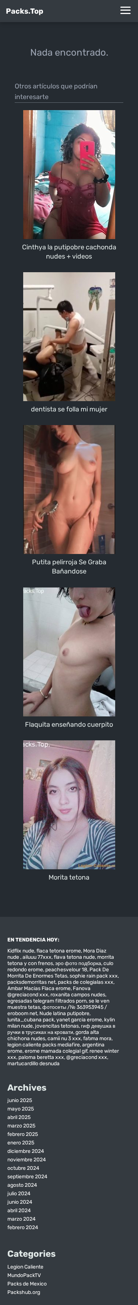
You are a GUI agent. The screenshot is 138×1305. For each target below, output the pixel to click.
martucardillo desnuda (33, 1063)
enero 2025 (20, 1143)
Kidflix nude (20, 951)
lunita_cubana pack (30, 1020)
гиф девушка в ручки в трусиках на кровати (61, 1029)
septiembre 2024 (27, 1177)
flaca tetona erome (58, 951)
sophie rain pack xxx (94, 976)
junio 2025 (19, 1100)
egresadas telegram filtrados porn (46, 1001)
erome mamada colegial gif (56, 1051)
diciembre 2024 (25, 1151)
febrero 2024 (22, 1227)
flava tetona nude (74, 957)
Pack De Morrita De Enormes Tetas (58, 973)
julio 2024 (19, 1193)
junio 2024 (19, 1202)
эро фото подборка (78, 963)
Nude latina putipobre (64, 1013)
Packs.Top (24, 11)
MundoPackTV (24, 1275)
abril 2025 (19, 1117)
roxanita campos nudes (77, 995)
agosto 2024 (22, 1185)
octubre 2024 (23, 1168)
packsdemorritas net (31, 982)
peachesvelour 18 (66, 970)
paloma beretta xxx (41, 1057)
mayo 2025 (20, 1109)
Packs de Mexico (27, 1284)
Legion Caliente (25, 1267)
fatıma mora (97, 1038)
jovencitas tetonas (57, 1026)
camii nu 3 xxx (64, 1038)
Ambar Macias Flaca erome (39, 988)
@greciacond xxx (86, 1057)
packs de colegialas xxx (85, 982)
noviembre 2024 (26, 1160)
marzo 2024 (21, 1219)
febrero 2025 (22, 1134)
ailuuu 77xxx (37, 957)
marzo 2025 (21, 1126)
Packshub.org (23, 1292)
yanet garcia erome (79, 1020)
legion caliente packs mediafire (43, 1045)
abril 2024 (19, 1210)
